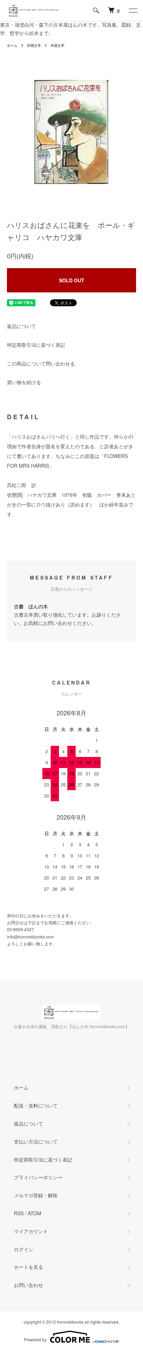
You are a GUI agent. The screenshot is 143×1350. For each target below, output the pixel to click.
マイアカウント (31, 1231)
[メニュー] (132, 10)
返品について (21, 326)
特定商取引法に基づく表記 (36, 344)
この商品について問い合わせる (41, 363)
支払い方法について (36, 1141)
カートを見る (28, 1266)
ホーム (12, 45)
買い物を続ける (24, 382)
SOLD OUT (71, 280)
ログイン (23, 1249)
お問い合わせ (28, 1284)
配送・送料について (36, 1105)
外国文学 (34, 45)
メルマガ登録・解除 (36, 1195)
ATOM (34, 1213)
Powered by (35, 1339)
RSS (19, 1213)
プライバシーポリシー (38, 1177)
